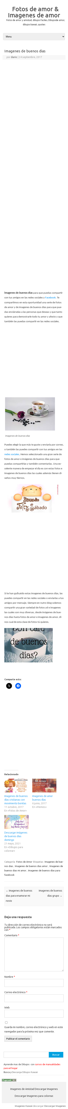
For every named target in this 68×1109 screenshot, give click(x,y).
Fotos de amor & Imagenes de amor (34, 11)
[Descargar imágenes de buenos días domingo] (16, 822)
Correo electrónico (15, 992)
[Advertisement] (34, 96)
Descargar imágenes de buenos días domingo (15, 836)
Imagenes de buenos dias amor (31, 866)
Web (7, 1007)
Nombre (9, 976)
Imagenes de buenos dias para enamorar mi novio (19, 895)
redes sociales (11, 454)
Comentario (11, 935)
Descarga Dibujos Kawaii (25, 1072)
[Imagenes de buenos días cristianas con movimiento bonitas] (16, 785)
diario (14, 57)
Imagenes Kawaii (23, 1106)
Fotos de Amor (24, 861)
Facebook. (50, 297)
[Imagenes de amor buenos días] (44, 785)
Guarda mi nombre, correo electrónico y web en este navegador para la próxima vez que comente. (33, 1029)
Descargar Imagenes (55, 1106)
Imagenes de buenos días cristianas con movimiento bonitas (16, 800)
